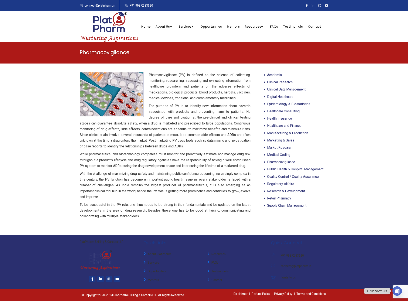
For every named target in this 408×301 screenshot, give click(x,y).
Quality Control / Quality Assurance (293, 177)
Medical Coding (278, 155)
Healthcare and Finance (284, 126)
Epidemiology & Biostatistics (288, 104)
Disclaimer (241, 293)
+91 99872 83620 (141, 5)
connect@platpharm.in (100, 5)
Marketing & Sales (280, 140)
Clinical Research (280, 82)
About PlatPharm (159, 254)
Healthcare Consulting (283, 111)
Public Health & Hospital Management (295, 169)
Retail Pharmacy (279, 198)
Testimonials (293, 26)
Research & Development (286, 191)
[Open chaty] (397, 291)
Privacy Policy (283, 293)
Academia (274, 75)
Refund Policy (261, 293)
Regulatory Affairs (280, 184)
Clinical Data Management (286, 89)
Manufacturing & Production (287, 133)
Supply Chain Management (286, 205)
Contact (314, 26)
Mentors (233, 26)
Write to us (289, 277)
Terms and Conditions (311, 293)
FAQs (274, 26)
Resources (253, 26)
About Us (163, 26)
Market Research (279, 148)
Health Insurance (279, 118)
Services (153, 262)
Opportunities (211, 26)
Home (145, 26)
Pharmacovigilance (281, 162)
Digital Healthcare (280, 97)
